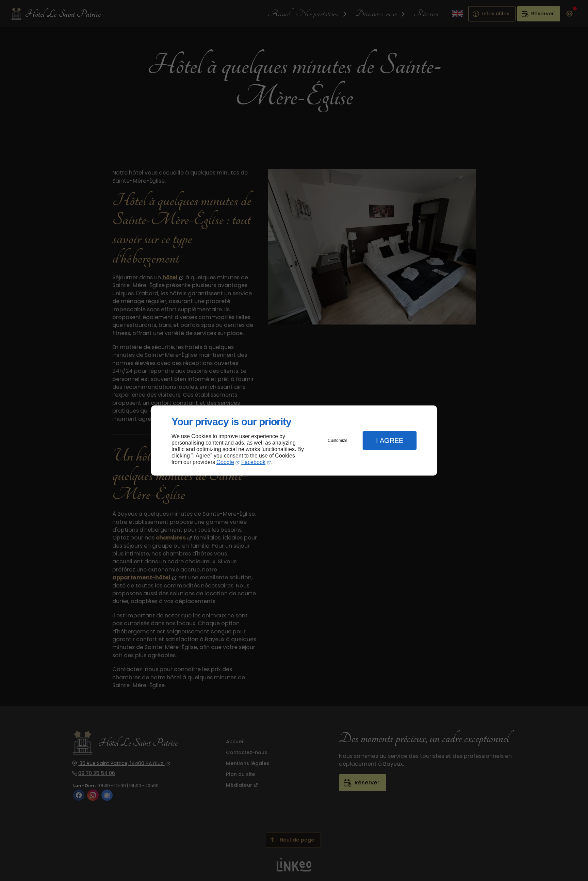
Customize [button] (337, 440)
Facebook (253, 462)
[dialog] (294, 440)
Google (225, 462)
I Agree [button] (389, 440)
